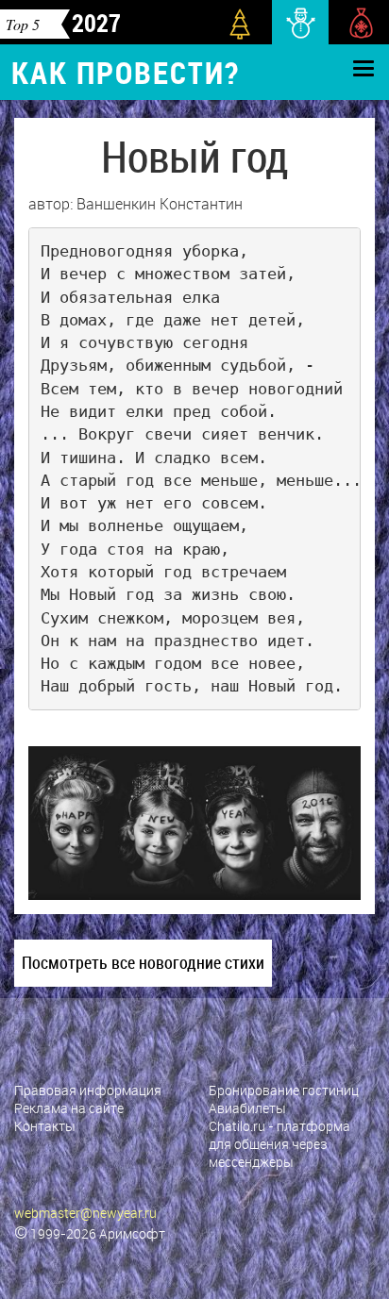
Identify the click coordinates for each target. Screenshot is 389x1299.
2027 (96, 23)
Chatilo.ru (237, 1126)
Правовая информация (87, 1090)
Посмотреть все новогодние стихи (143, 962)
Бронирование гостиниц (284, 1090)
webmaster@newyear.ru (85, 1213)
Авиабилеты (247, 1108)
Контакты (45, 1126)
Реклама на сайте (69, 1108)
